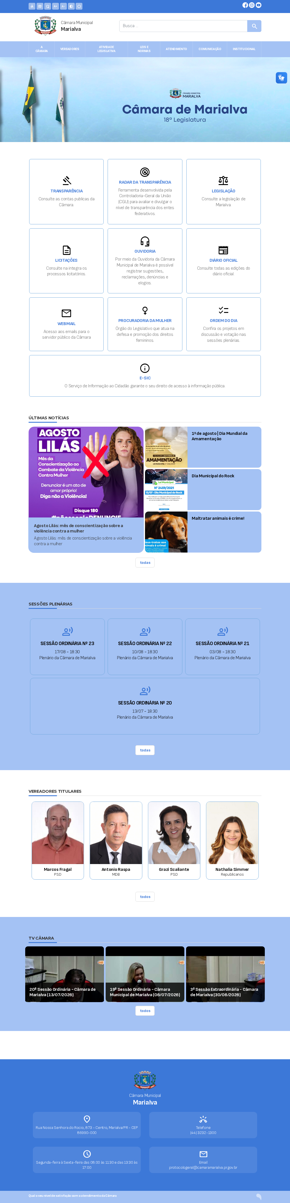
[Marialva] (43, 29)
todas (145, 562)
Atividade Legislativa (106, 49)
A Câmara (41, 49)
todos (145, 896)
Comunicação (210, 49)
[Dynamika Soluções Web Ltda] (258, 1197)
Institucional (244, 49)
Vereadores (69, 49)
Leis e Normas (144, 49)
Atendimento (176, 49)
